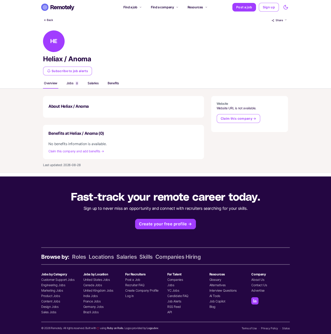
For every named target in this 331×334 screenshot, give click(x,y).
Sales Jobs (48, 312)
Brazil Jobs (91, 312)
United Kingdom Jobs (98, 290)
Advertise (257, 290)
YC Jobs (173, 290)
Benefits (113, 83)
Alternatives (217, 285)
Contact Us (259, 285)
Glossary (215, 279)
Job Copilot (217, 301)
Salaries (93, 83)
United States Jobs (96, 279)
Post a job (244, 7)
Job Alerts (174, 301)
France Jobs (92, 301)
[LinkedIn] (254, 300)
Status (286, 328)
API (169, 312)
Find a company (162, 7)
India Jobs (90, 296)
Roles (79, 257)
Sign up (269, 7)
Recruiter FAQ (134, 285)
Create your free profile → (165, 224)
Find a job (130, 7)
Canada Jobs (92, 285)
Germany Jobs (93, 307)
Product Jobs (50, 296)
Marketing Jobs (52, 290)
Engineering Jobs (53, 285)
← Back (48, 20)
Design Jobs (50, 307)
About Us (257, 279)
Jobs (72, 83)
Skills (146, 257)
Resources (195, 7)
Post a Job (132, 279)
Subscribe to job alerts (70, 71)
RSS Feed (174, 307)
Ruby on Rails (115, 328)
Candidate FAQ (177, 296)
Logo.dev (152, 328)
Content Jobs (50, 301)
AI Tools (214, 296)
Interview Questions (223, 290)
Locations (101, 257)
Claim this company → (238, 118)
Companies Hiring (178, 257)
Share (279, 20)
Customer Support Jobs (58, 279)
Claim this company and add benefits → (76, 151)
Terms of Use (249, 328)
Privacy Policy (269, 328)
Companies (175, 279)
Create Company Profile (141, 290)
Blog (212, 307)
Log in (129, 296)
